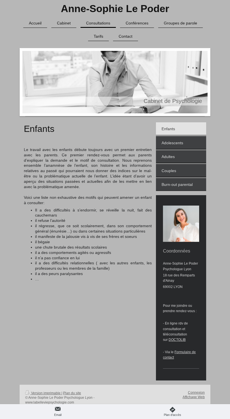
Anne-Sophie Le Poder (115, 8)
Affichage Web (194, 397)
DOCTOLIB (177, 340)
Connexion (196, 393)
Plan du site (72, 393)
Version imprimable (45, 393)
